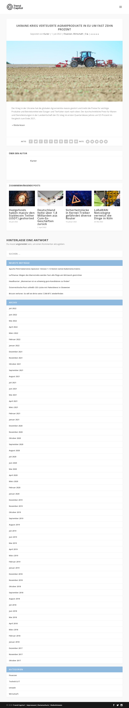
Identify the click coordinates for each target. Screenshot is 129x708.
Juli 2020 (12, 456)
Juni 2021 (13, 389)
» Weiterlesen (18, 125)
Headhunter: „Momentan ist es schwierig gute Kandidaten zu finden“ (39, 281)
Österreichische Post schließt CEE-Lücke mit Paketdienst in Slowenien (39, 287)
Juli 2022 (12, 308)
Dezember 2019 (15, 500)
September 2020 (16, 444)
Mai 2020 (13, 469)
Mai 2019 (13, 543)
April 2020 (13, 475)
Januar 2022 (14, 345)
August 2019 (14, 524)
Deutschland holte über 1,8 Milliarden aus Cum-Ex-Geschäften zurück (47, 217)
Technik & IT (14, 681)
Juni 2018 (13, 611)
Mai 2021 (13, 395)
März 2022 (13, 333)
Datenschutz (43, 705)
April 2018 (13, 623)
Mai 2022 (13, 321)
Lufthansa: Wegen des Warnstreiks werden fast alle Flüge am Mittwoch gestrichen (45, 275)
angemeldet (21, 244)
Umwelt (12, 688)
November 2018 (16, 580)
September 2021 (16, 370)
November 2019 (16, 506)
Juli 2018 (12, 605)
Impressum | (32, 705)
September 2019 (16, 518)
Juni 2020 (13, 463)
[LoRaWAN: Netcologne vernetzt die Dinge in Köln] (107, 198)
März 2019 (13, 555)
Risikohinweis (56, 705)
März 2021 (13, 407)
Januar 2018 (14, 642)
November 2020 (16, 432)
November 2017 (16, 654)
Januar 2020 (14, 494)
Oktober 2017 (15, 660)
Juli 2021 (12, 382)
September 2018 (16, 592)
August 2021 (14, 376)
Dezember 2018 (15, 574)
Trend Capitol (19, 705)
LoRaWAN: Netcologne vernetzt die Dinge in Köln (103, 214)
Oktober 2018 (15, 586)
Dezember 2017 (15, 648)
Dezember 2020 (15, 426)
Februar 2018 (14, 636)
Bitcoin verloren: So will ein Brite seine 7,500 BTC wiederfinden (36, 293)
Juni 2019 (13, 537)
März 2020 (13, 481)
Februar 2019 (14, 561)
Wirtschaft (78, 34)
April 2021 (13, 401)
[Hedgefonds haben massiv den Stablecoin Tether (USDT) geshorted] (22, 198)
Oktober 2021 (15, 364)
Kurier (46, 34)
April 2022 (13, 327)
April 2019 (13, 549)
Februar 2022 (14, 339)
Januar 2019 (14, 568)
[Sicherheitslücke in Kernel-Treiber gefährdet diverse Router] (79, 198)
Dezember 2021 (15, 351)
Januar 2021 (14, 419)
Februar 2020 (14, 487)
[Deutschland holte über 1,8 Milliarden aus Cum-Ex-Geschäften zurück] (50, 198)
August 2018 (14, 599)
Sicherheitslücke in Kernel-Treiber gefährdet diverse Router (78, 214)
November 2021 (16, 358)
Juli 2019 (12, 531)
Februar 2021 (14, 413)
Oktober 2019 (15, 512)
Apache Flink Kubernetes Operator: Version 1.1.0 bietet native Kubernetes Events (44, 269)
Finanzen (68, 34)
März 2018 (13, 629)
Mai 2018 (13, 617)
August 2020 (14, 450)
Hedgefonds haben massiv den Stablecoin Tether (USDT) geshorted (22, 214)
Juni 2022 (13, 314)
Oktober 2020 (15, 438)
